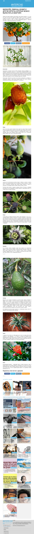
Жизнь (5, 529)
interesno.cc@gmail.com (7, 526)
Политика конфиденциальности (19, 525)
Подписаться (28, 1)
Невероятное (6, 531)
